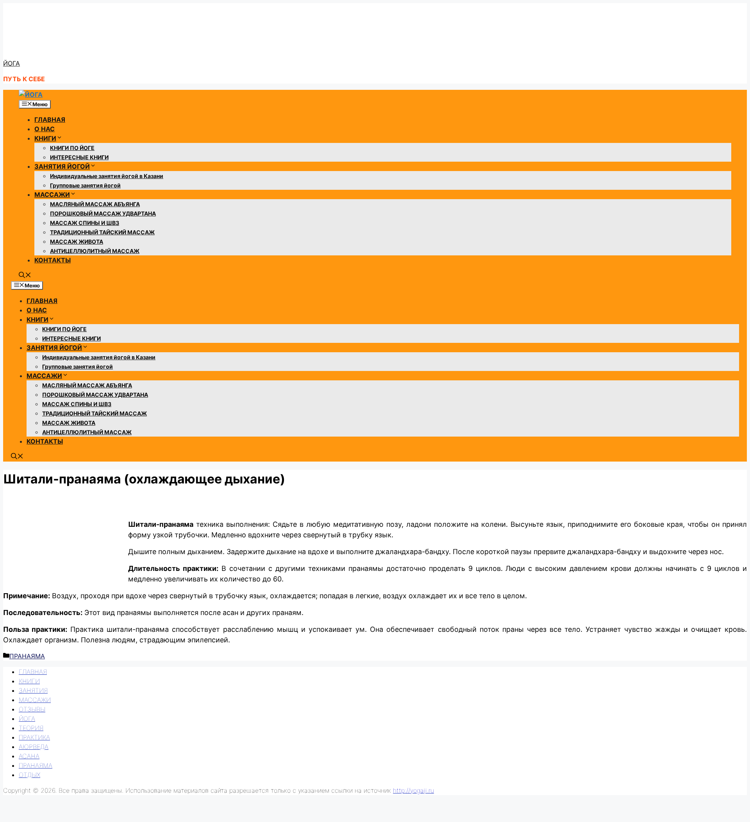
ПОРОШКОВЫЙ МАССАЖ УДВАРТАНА (103, 213)
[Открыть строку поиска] (25, 276)
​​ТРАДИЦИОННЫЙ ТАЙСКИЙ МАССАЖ (102, 232)
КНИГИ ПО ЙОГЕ (72, 147)
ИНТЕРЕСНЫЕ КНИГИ (79, 157)
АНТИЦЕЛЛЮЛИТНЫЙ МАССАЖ (94, 251)
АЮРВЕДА (33, 747)
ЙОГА (11, 63)
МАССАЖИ (52, 194)
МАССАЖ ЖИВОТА (76, 241)
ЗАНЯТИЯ (33, 690)
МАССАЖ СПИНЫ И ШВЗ (84, 222)
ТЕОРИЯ (31, 728)
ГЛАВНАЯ (49, 119)
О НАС (44, 129)
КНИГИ (45, 138)
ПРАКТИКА (34, 737)
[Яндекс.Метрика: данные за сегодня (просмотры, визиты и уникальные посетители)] (20, 807)
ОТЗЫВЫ (32, 709)
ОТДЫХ (29, 775)
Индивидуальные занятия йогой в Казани (106, 176)
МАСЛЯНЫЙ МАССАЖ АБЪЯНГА (95, 204)
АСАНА (29, 756)
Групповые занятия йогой (85, 185)
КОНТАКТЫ (52, 260)
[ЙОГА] (31, 94)
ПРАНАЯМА (27, 656)
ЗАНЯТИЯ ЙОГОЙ (62, 166)
